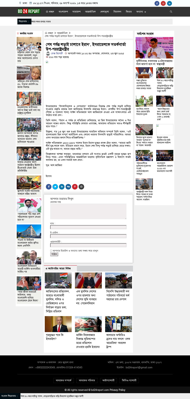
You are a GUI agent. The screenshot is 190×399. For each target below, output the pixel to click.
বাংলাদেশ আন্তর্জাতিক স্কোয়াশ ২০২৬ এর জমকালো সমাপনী (165, 167)
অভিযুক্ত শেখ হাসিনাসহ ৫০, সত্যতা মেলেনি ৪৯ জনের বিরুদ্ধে (28, 84)
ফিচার (129, 11)
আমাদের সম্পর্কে (63, 380)
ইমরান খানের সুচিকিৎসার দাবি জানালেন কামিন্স (164, 140)
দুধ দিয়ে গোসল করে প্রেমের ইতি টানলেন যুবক (143, 112)
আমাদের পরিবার (87, 380)
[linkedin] (170, 3)
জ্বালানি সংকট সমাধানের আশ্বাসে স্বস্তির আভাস (29, 192)
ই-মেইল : (54, 232)
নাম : (52, 223)
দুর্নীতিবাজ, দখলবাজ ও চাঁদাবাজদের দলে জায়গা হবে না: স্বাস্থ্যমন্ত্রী (154, 62)
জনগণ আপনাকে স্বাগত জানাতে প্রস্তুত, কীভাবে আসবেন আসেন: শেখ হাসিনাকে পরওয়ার (28, 137)
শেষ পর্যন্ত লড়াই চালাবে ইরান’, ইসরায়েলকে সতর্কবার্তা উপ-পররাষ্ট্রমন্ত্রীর (79, 36)
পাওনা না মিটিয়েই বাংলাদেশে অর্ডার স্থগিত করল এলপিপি (28, 243)
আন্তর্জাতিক (90, 11)
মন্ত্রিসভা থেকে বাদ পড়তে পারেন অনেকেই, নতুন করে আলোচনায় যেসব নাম (29, 57)
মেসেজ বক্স (55, 202)
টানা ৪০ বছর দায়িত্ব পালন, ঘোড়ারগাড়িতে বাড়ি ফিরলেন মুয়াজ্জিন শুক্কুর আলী (165, 85)
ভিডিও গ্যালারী (129, 380)
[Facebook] (48, 187)
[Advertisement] (88, 94)
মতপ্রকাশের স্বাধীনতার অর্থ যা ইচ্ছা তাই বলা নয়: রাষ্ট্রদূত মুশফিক (29, 110)
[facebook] (158, 3)
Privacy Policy (117, 390)
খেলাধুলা (104, 11)
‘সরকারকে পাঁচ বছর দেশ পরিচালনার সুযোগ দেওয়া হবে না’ (29, 217)
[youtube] (164, 3)
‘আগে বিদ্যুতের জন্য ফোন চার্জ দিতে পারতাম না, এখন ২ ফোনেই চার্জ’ (164, 114)
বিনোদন (117, 11)
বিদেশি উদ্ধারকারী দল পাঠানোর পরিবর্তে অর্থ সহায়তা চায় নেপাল (117, 295)
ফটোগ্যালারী (108, 380)
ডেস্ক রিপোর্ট (56, 53)
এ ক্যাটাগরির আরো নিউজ (58, 268)
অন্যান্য (139, 11)
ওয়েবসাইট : (56, 241)
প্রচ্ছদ (51, 11)
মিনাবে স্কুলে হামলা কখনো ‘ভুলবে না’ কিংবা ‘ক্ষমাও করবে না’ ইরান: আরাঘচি (144, 141)
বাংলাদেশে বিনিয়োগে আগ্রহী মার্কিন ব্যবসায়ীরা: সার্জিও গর (29, 268)
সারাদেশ (76, 11)
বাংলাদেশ (63, 11)
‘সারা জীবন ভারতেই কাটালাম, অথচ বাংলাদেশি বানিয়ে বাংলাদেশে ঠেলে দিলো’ (28, 296)
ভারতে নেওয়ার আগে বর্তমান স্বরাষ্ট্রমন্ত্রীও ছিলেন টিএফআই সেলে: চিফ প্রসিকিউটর (29, 166)
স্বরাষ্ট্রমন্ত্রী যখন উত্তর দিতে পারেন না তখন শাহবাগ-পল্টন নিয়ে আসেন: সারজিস (144, 195)
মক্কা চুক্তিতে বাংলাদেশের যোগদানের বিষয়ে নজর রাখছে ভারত (143, 84)
